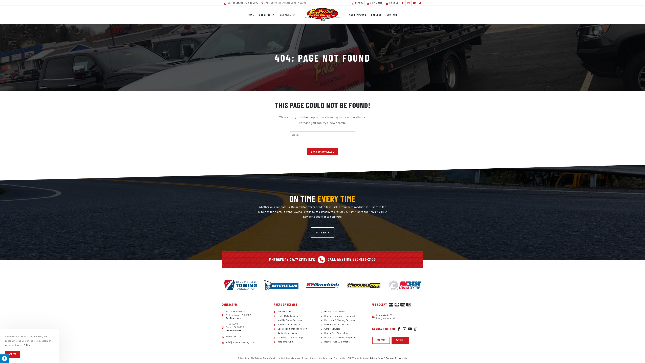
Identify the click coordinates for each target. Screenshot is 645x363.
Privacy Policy (376, 358)
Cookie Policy (22, 345)
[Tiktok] (415, 329)
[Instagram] (404, 329)
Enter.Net (327, 358)
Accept (12, 354)
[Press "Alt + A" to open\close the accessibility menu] (4, 358)
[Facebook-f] (399, 329)
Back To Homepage (322, 151)
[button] (322, 232)
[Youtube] (410, 329)
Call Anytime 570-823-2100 (352, 259)
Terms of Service (393, 358)
